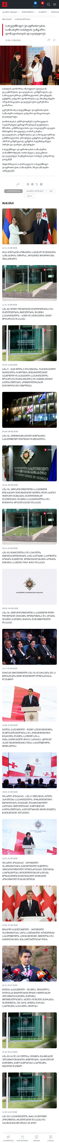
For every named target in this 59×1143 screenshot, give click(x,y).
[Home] (4, 4)
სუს (51, 191)
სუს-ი (29, 196)
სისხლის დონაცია (34, 191)
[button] (11, 12)
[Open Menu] (54, 4)
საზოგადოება (22, 19)
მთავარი (7, 19)
